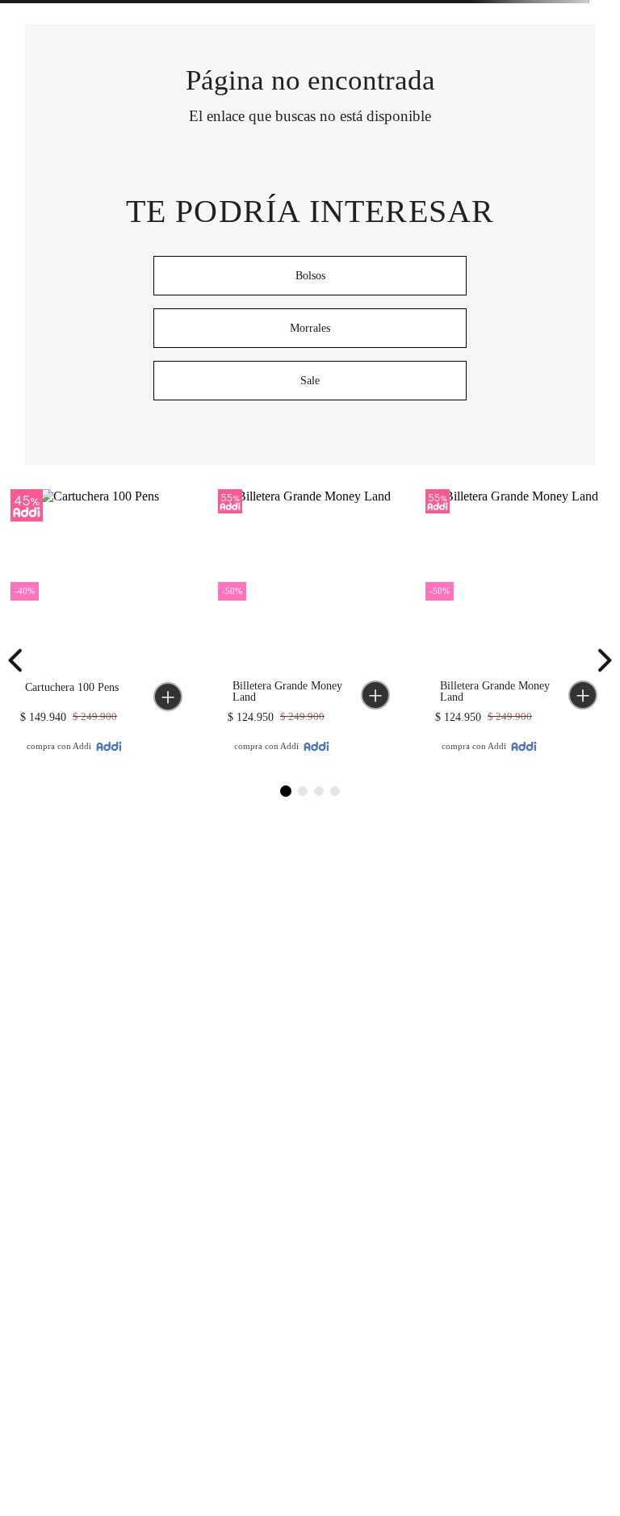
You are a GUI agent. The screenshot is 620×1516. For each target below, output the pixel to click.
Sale (310, 381)
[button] (167, 696)
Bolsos (310, 276)
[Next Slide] (600, 660)
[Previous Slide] (20, 660)
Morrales (310, 328)
